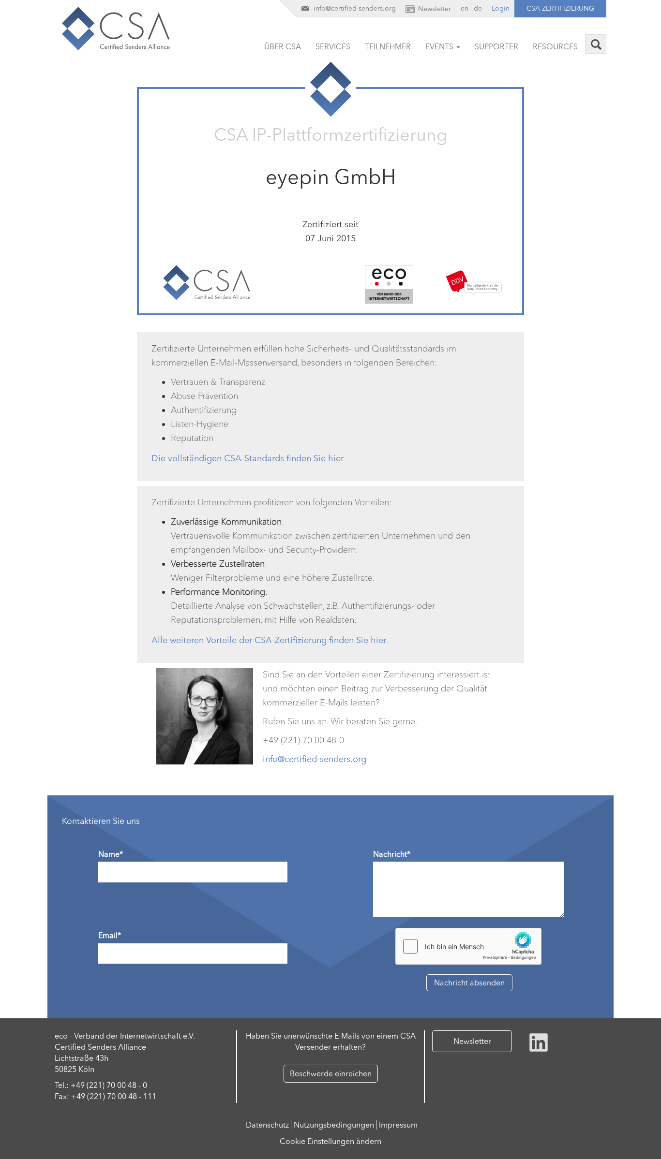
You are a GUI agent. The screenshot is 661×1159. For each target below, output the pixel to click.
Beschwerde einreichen (331, 1073)
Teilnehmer (388, 46)
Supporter (496, 46)
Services (332, 46)
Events (440, 46)
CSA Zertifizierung (560, 8)
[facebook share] (538, 1041)
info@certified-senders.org (314, 759)
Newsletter (472, 1041)
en (464, 8)
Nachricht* (391, 854)
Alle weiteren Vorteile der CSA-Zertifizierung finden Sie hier (268, 640)
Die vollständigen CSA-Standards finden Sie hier (247, 458)
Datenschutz (267, 1125)
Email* (109, 935)
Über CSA (282, 46)
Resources (555, 46)
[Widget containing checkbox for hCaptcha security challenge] (468, 946)
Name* (110, 854)
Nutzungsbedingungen (334, 1125)
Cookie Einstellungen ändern (330, 1141)
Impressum (398, 1125)
